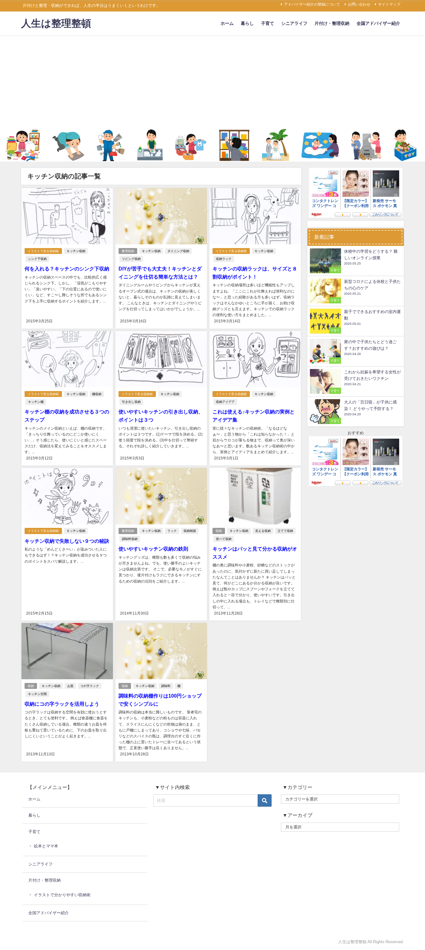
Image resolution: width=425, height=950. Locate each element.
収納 (219, 530)
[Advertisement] (212, 82)
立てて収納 (285, 530)
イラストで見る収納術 (43, 251)
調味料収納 (130, 538)
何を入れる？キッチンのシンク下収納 (67, 268)
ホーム (227, 23)
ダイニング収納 (178, 251)
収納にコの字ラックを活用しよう (62, 703)
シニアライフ (294, 23)
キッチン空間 (37, 694)
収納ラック (223, 258)
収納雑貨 (190, 530)
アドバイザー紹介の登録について (312, 4)
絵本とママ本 (46, 846)
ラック (172, 530)
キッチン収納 (76, 251)
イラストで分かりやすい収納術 (62, 895)
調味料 (165, 686)
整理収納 (128, 251)
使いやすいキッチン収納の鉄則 (153, 548)
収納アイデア (225, 401)
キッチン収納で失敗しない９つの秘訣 (67, 540)
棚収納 (96, 394)
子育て (267, 23)
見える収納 (263, 530)
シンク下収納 (37, 258)
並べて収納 (223, 538)
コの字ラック (89, 686)
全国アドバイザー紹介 (378, 23)
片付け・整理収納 (332, 23)
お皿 (70, 686)
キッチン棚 (36, 401)
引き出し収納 (131, 401)
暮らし (247, 23)
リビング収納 (131, 258)
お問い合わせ (359, 4)
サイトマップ (389, 4)
